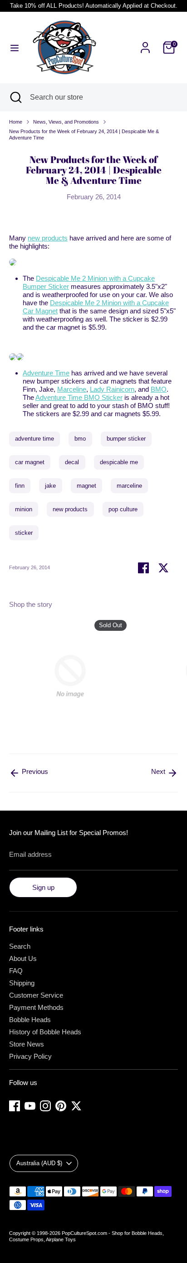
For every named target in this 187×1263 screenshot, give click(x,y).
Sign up (43, 887)
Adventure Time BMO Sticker (79, 397)
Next (159, 771)
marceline (129, 485)
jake (50, 485)
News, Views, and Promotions (66, 122)
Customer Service (36, 995)
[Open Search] (15, 97)
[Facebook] (14, 1105)
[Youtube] (30, 1105)
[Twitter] (76, 1105)
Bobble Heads (30, 1019)
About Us (23, 958)
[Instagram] (45, 1105)
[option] (65, 677)
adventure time (34, 438)
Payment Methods (36, 1007)
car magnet (29, 462)
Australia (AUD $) (39, 1163)
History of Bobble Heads (45, 1032)
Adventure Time (46, 373)
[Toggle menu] (14, 47)
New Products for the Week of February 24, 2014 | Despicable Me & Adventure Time (84, 134)
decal (72, 462)
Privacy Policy (30, 1056)
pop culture (123, 509)
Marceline (71, 389)
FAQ (16, 971)
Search (19, 946)
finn (20, 485)
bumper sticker (126, 438)
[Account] (145, 42)
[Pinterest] (60, 1105)
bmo (80, 438)
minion (23, 509)
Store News (26, 1044)
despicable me (119, 462)
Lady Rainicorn (112, 389)
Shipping (21, 983)
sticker (24, 532)
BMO (159, 389)
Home (15, 122)
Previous (34, 771)
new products (48, 238)
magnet (86, 485)
